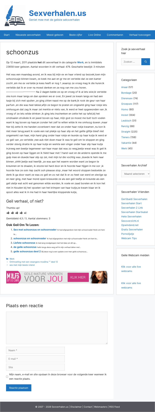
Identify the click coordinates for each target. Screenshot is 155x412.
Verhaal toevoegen (140, 34)
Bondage (126, 92)
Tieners (125, 137)
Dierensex (127, 98)
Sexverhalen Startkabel (134, 212)
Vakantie (126, 142)
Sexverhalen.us (57, 13)
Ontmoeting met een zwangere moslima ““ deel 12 (34, 262)
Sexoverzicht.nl (130, 220)
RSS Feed (114, 406)
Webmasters (100, 406)
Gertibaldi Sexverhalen (134, 199)
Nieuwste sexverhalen (28, 34)
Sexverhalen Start (131, 203)
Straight (125, 131)
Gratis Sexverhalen (132, 229)
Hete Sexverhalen (131, 216)
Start (7, 34)
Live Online (94, 34)
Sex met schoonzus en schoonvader (35, 229)
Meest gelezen (55, 34)
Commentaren (115, 34)
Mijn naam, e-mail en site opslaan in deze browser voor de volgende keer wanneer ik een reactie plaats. (58, 376)
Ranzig (125, 126)
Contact (88, 406)
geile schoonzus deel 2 (27, 251)
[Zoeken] (145, 61)
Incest (124, 114)
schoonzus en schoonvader (29, 238)
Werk (80, 62)
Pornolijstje (127, 233)
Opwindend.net (130, 225)
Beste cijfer (75, 34)
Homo (124, 109)
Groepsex (126, 103)
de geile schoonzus (24, 247)
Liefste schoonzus (24, 242)
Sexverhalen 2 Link (132, 207)
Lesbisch (126, 120)
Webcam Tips (129, 238)
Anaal (124, 87)
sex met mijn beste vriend (22, 265)
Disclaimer (76, 406)
